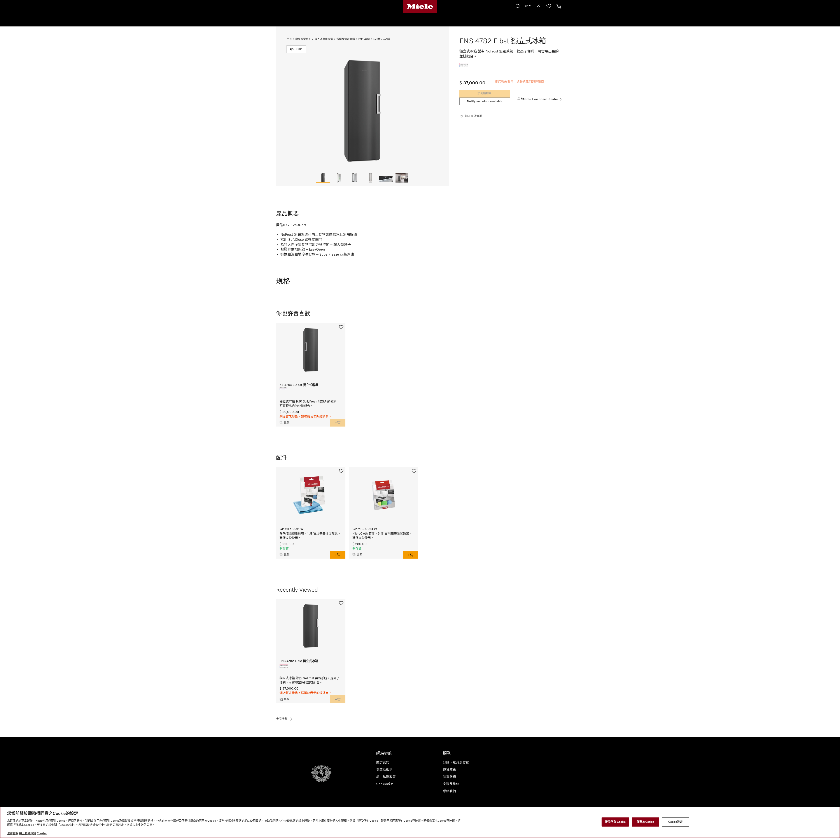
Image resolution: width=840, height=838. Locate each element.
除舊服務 (449, 776)
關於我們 (382, 762)
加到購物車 (485, 93)
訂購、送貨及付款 (456, 762)
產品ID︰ (283, 225)
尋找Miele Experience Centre (537, 99)
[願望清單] (549, 7)
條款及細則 (384, 769)
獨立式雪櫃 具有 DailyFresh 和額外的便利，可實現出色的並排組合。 (310, 404)
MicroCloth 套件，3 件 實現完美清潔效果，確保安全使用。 (382, 536)
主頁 (289, 39)
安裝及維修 (451, 784)
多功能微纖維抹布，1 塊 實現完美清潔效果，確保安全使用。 (310, 536)
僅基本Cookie (645, 822)
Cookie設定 (675, 822)
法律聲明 (12, 833)
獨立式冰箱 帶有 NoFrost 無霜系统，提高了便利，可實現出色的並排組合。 (310, 680)
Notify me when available (484, 101)
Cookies (42, 833)
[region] (420, 822)
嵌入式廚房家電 (324, 39)
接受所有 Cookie (615, 822)
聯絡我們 (449, 791)
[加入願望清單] (341, 327)
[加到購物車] (337, 423)
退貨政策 (449, 769)
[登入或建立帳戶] (538, 7)
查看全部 (282, 719)
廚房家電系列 (303, 39)
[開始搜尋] (518, 5)
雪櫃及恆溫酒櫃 (345, 39)
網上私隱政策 (386, 776)
